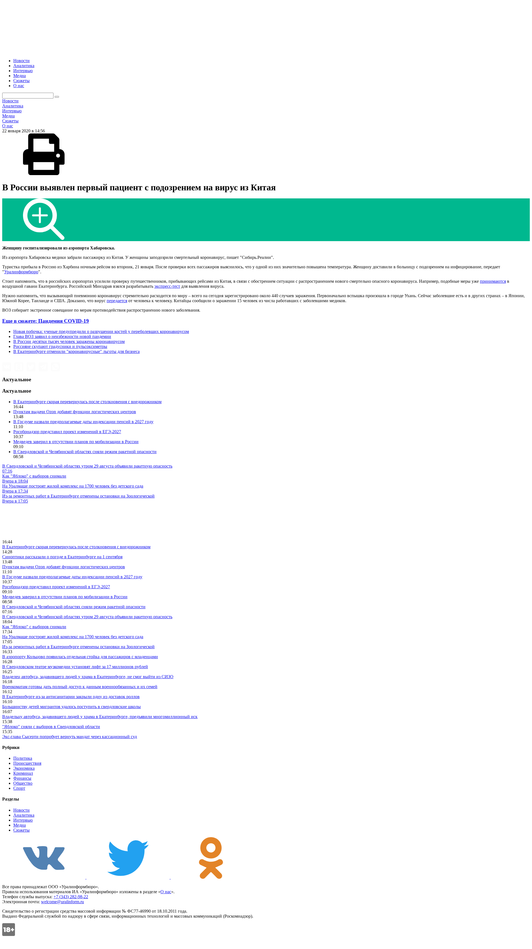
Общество (22, 783)
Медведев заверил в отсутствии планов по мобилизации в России (76, 441)
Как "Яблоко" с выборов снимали (34, 626)
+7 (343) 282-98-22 (70, 896)
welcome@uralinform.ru (62, 901)
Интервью (23, 70)
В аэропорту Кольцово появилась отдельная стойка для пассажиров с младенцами (80, 656)
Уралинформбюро (21, 271)
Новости (21, 60)
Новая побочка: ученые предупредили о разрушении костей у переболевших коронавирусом (101, 331)
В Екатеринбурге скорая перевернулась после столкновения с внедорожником (87, 401)
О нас (18, 85)
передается (117, 300)
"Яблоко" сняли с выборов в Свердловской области (51, 726)
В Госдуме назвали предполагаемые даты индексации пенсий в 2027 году (83, 421)
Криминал (23, 773)
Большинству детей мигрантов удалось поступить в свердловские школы (71, 706)
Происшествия (27, 763)
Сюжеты (21, 80)
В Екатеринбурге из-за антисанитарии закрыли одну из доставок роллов (71, 696)
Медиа (19, 75)
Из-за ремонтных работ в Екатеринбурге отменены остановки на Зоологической (78, 646)
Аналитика (23, 65)
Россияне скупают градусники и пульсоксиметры (60, 346)
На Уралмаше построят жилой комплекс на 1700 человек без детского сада (72, 636)
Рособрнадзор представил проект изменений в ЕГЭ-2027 (67, 431)
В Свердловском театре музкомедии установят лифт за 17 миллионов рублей (75, 666)
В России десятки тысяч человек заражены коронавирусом (69, 341)
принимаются (493, 281)
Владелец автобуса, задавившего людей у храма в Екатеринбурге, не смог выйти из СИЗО (87, 676)
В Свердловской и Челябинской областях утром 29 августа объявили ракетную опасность (87, 616)
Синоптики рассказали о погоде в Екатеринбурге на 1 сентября (62, 556)
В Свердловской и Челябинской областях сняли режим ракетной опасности (85, 451)
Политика (22, 758)
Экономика (24, 768)
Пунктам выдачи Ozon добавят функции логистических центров (74, 411)
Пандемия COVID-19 (45, 321)
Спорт (19, 788)
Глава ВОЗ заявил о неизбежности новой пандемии (62, 336)
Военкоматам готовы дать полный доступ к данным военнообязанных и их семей (79, 686)
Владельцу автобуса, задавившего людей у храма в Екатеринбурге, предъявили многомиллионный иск (100, 716)
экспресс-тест (167, 286)
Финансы (22, 778)
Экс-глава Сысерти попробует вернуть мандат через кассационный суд (69, 736)
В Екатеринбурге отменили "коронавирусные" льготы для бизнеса (76, 351)
